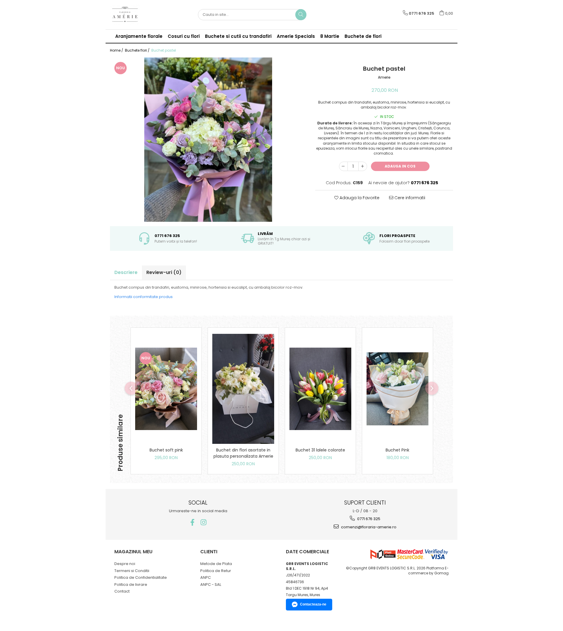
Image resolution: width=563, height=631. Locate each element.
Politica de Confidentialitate (140, 577)
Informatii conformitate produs (143, 297)
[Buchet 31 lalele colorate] (320, 389)
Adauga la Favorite (358, 198)
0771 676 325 (368, 519)
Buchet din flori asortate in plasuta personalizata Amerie (243, 453)
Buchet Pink (397, 450)
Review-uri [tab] (164, 272)
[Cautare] (300, 14)
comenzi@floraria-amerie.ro (368, 527)
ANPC (205, 577)
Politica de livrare (130, 584)
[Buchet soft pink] (166, 389)
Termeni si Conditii (131, 571)
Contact (122, 591)
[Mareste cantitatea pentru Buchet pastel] (362, 166)
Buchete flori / (137, 50)
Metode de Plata (216, 563)
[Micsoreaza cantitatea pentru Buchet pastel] (343, 166)
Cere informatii (409, 198)
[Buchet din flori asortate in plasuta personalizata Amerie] (243, 389)
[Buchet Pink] (397, 389)
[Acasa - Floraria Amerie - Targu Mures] (139, 14)
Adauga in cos (400, 166)
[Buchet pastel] (208, 139)
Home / (117, 50)
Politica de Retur (215, 571)
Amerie (384, 77)
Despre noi (124, 563)
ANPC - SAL (210, 584)
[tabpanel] (208, 139)
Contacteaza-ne (313, 604)
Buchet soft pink (166, 450)
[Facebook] (192, 522)
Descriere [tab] (126, 272)
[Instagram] (204, 522)
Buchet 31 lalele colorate (320, 450)
